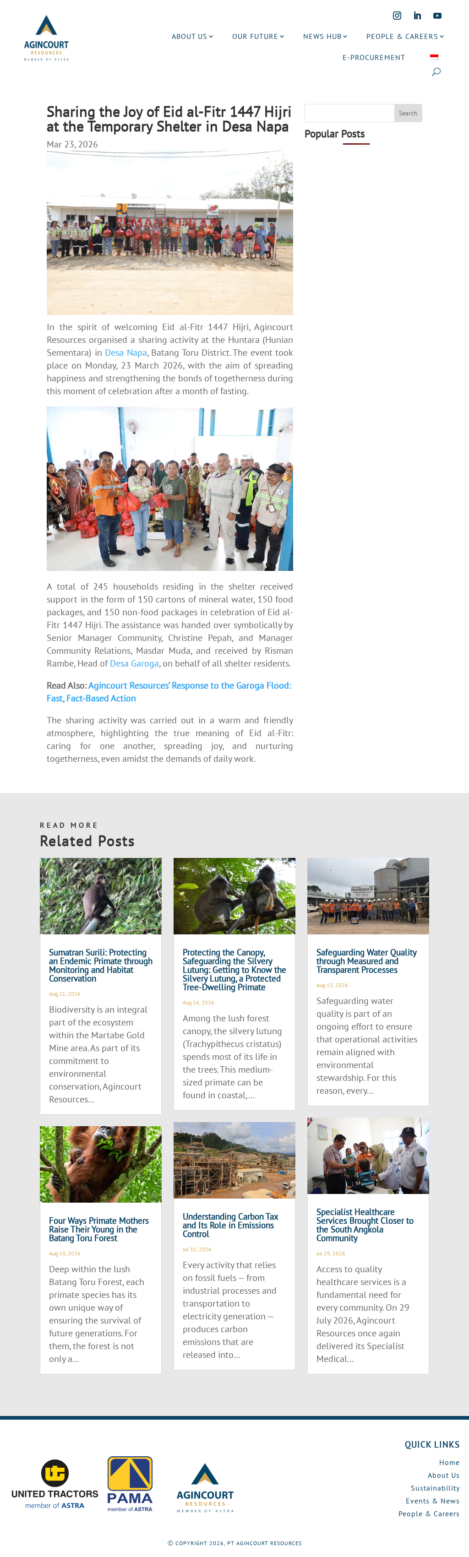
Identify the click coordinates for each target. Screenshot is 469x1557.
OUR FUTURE (255, 36)
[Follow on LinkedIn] (417, 15)
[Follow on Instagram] (397, 15)
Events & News (433, 1500)
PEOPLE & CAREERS (402, 36)
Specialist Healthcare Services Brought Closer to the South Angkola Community (365, 1224)
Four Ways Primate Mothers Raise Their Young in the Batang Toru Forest (99, 1229)
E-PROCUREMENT (374, 57)
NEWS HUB (322, 36)
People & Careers (429, 1513)
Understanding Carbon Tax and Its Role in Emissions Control (230, 1225)
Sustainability (435, 1487)
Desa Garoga (134, 663)
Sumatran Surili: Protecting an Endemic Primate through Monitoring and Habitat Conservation (101, 965)
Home (449, 1462)
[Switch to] (434, 57)
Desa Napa (126, 352)
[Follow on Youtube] (437, 15)
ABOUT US (189, 36)
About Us (444, 1475)
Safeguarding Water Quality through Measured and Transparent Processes (366, 961)
